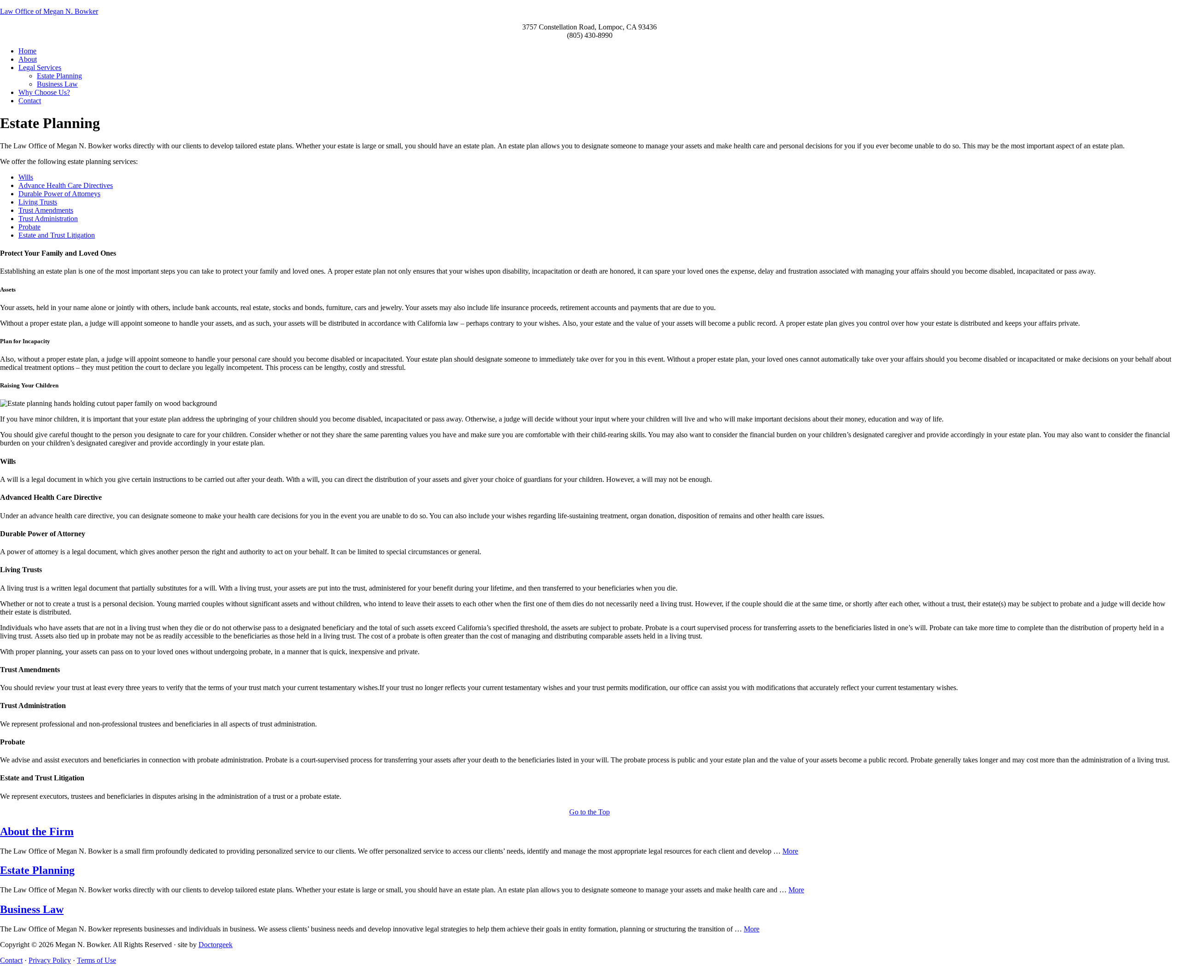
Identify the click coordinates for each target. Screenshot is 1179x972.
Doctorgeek (215, 945)
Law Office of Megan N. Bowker (49, 11)
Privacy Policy (50, 960)
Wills (25, 177)
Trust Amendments (45, 210)
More (790, 851)
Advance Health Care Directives (65, 185)
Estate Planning (37, 870)
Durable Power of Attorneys (59, 194)
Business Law (32, 909)
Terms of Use (96, 960)
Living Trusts (37, 202)
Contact (11, 960)
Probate (29, 227)
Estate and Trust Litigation (56, 235)
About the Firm (37, 831)
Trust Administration (48, 219)
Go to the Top (589, 812)
